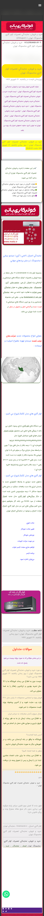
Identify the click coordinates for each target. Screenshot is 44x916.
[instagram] (3, 912)
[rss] (11, 909)
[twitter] (6, 909)
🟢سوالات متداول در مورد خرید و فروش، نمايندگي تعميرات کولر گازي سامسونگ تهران (19, 191)
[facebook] (3, 909)
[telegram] (6, 912)
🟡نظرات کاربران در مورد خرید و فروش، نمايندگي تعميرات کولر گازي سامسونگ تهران (19, 186)
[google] (9, 909)
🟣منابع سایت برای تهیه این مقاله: (24, 195)
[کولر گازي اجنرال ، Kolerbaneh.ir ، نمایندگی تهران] (21, 31)
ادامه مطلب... (36, 630)
